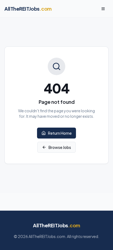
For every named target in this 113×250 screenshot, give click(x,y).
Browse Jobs (60, 147)
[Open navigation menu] (103, 8)
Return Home (60, 133)
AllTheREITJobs (56, 225)
